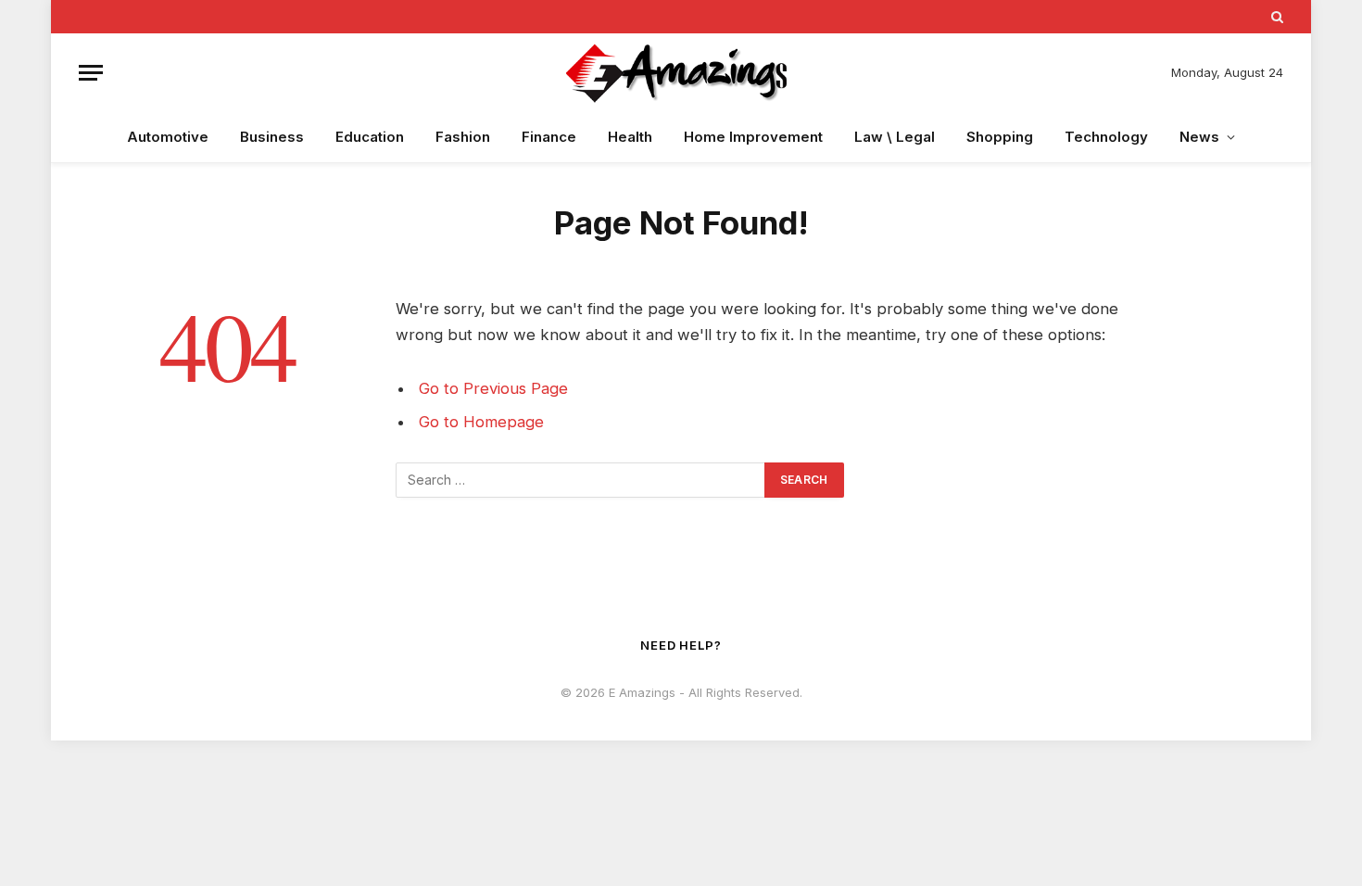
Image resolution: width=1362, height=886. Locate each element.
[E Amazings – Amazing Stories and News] (681, 72)
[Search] (1275, 16)
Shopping (999, 137)
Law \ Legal (894, 137)
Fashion (462, 137)
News (1199, 137)
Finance (549, 137)
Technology (1106, 137)
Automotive (167, 137)
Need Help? (681, 645)
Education (369, 137)
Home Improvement (753, 137)
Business (272, 137)
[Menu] (91, 73)
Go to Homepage (481, 421)
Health (630, 137)
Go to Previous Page (493, 388)
